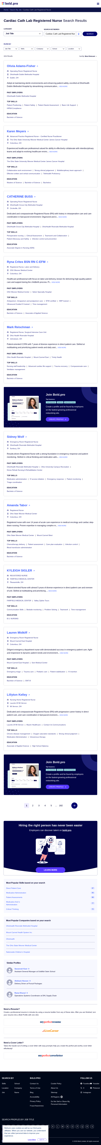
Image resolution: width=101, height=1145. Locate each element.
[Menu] (98, 3)
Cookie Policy (56, 1084)
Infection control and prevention (44, 239)
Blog (31, 1092)
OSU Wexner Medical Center (21, 270)
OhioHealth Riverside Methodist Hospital (58, 227)
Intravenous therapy (37, 737)
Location (5, 1088)
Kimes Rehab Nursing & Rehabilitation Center (24, 470)
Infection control (71, 544)
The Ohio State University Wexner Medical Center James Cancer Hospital (38, 140)
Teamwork (64, 610)
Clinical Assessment (34, 236)
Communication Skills (15, 610)
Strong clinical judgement (44, 170)
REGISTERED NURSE (18, 576)
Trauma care (29, 672)
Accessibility (34, 1097)
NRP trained (64, 301)
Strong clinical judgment (68, 734)
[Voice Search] (78, 34)
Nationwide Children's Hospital (18, 952)
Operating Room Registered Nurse (23, 71)
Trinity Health (57, 357)
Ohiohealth (10, 939)
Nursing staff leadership (16, 366)
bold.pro (66, 830)
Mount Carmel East (41, 357)
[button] (74, 805)
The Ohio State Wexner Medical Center (21, 945)
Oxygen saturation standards (44, 734)
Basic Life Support (69, 105)
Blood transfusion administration (19, 547)
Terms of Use (35, 1088)
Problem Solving (50, 610)
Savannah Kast (21, 969)
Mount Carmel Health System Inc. (19, 932)
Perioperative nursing (15, 236)
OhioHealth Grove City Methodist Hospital (26, 205)
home (6, 10)
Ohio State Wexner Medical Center (23, 514)
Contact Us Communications (55, 725)
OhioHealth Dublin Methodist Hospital (24, 74)
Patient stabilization (57, 672)
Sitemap (54, 1092)
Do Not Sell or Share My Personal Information (60, 1102)
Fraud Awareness (37, 1106)
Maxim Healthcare (33, 725)
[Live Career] (50, 1030)
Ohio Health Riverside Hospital (22, 336)
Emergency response (55, 479)
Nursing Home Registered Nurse (22, 700)
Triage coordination (14, 482)
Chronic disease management (18, 734)
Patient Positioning (14, 105)
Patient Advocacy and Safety (18, 239)
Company (18, 1088)
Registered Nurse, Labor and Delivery (24, 267)
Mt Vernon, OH (16, 706)
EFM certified (51, 301)
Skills (4, 1084)
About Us (54, 1088)
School (17, 1084)
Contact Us (34, 1084)
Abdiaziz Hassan (21, 981)
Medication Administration (17, 737)
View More (63, 86)
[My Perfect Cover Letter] (50, 1055)
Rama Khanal (20, 993)
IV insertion (72, 672)
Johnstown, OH (16, 339)
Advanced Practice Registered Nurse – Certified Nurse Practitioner (36, 136)
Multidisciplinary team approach (69, 170)
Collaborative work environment (19, 170)
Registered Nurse (17, 510)
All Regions (55, 1097)
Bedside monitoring (34, 610)
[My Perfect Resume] (50, 1022)
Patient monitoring (74, 479)
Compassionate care (79, 366)
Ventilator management (16, 369)
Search (89, 34)
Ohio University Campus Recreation (55, 467)
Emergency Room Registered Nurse (24, 442)
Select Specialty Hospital (41, 292)
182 (61, 805)
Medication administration (17, 479)
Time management (40, 304)
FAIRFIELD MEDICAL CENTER (22, 579)
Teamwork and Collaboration (56, 236)
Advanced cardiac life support (39, 366)
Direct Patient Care (13, 888)
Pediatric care (42, 672)
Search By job (15, 10)
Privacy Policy (35, 1101)
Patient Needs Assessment (48, 105)
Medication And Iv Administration (13, 903)
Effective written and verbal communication (23, 174)
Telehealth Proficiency (51, 174)
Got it (42, 1140)
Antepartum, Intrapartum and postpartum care (25, 301)
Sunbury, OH (15, 448)
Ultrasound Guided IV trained (18, 304)
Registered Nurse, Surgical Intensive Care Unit (28, 332)
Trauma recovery (61, 366)
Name (16, 1092)
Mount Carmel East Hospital (21, 641)
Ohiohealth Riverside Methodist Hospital (21, 926)
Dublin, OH (14, 78)
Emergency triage (14, 672)
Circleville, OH (15, 208)
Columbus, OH (15, 143)
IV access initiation (37, 479)
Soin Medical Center (39, 663)
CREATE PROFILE (56, 419)
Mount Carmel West (44, 535)
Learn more (50, 870)
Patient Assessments (14, 897)
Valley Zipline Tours (41, 601)
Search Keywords (51, 29)
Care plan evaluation (54, 544)
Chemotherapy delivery (16, 544)
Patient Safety (29, 105)
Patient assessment (35, 544)
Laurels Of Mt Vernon (18, 703)
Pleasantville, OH (16, 582)
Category (8, 29)
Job (3, 1092)
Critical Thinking (12, 909)
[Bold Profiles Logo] (10, 3)
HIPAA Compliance (14, 108)
